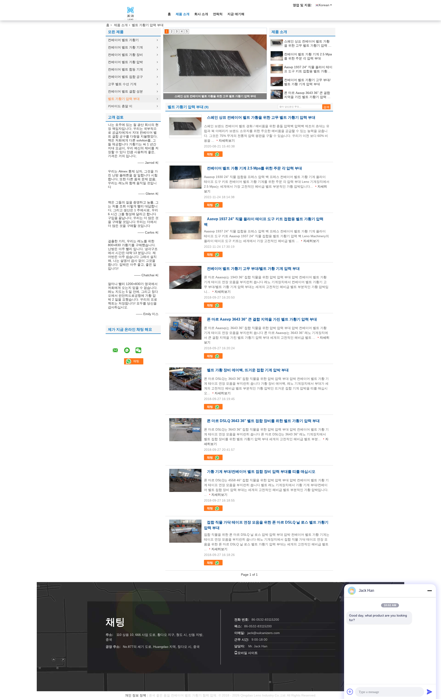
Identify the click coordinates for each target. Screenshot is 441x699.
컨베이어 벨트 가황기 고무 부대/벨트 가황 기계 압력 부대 (307, 82)
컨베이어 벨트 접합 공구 (125, 77)
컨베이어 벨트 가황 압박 (125, 62)
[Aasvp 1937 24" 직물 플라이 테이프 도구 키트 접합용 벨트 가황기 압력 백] (276, 68)
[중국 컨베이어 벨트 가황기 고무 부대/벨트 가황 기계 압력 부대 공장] (185, 277)
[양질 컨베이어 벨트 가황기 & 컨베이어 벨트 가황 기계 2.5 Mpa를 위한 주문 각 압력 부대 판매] (215, 63)
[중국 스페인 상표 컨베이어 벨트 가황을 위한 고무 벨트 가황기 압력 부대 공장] (185, 126)
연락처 (218, 14)
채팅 (210, 154)
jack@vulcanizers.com (263, 633)
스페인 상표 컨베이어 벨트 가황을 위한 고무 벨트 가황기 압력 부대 (307, 43)
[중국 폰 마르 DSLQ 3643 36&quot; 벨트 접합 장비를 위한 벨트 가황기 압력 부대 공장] (185, 429)
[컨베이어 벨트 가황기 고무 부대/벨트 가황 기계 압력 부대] (276, 81)
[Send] (429, 692)
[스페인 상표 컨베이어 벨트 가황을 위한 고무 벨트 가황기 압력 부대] (276, 43)
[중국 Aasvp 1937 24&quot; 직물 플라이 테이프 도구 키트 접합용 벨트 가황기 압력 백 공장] (185, 228)
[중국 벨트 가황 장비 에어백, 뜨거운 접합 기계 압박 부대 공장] (185, 379)
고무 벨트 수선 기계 (122, 84)
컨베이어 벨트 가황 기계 (125, 47)
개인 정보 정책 (135, 695)
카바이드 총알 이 (120, 106)
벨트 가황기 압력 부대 (124, 99)
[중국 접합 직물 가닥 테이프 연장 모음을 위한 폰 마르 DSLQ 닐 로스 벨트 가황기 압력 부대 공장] (185, 531)
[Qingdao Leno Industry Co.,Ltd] (131, 13)
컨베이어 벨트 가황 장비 (125, 54)
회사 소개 (201, 14)
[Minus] (429, 590)
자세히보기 (227, 140)
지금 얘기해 (235, 14)
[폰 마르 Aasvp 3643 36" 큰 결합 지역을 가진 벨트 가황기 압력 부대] (276, 94)
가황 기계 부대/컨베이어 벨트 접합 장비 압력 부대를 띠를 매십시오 (261, 472)
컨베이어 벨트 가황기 (123, 40)
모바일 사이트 (247, 653)
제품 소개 (182, 14)
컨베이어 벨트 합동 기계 (125, 69)
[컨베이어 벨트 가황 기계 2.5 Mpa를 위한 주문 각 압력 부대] (276, 56)
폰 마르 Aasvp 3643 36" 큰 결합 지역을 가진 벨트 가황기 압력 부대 (307, 95)
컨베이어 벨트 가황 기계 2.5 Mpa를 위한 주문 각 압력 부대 (215, 96)
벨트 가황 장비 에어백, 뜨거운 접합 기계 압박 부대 (248, 370)
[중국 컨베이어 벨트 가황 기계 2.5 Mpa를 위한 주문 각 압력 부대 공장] (185, 177)
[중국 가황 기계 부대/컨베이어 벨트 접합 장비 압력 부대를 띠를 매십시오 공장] (185, 480)
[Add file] (350, 692)
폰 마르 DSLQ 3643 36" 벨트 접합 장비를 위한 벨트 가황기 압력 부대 (263, 421)
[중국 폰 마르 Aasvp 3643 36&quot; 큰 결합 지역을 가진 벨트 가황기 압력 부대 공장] (185, 328)
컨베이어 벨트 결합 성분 (125, 91)
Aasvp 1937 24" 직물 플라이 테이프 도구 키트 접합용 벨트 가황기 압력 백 (308, 69)
